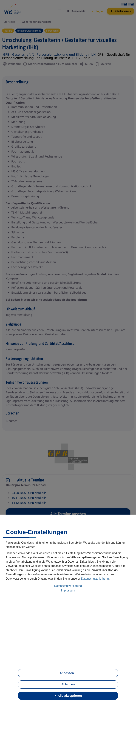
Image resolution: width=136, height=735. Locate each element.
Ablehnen (68, 684)
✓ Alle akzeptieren (68, 695)
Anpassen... (68, 673)
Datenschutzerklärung (95, 578)
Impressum (68, 590)
